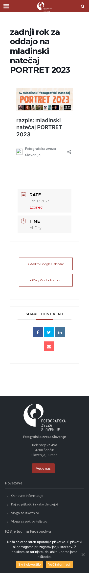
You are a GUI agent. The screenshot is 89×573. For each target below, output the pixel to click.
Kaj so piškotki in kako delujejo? (34, 504)
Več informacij (59, 564)
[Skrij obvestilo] (82, 554)
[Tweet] (49, 332)
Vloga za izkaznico (25, 513)
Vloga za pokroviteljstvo (29, 521)
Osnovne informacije (27, 495)
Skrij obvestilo (29, 564)
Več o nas (43, 468)
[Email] (49, 346)
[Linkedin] (60, 332)
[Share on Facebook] (38, 332)
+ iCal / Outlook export (46, 280)
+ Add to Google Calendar (46, 264)
